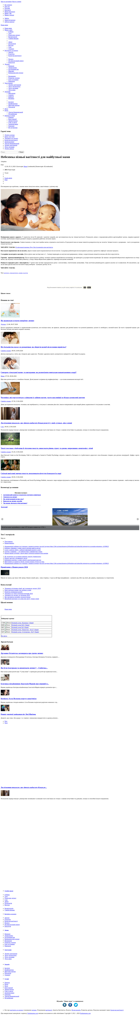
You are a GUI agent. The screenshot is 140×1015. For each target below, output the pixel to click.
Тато (9, 33)
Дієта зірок (11, 90)
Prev (6, 721)
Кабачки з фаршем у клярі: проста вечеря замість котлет (23, 548)
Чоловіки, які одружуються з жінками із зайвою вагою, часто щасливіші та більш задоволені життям (43, 398)
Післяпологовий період (16, 61)
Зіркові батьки (13, 121)
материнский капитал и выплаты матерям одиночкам (22, 495)
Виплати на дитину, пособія (12, 501)
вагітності (49, 1010)
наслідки (25, 273)
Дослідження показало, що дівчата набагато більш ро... (24, 787)
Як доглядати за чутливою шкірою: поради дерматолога (23, 556)
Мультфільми (12, 114)
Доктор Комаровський (15, 112)
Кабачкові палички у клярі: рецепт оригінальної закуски (23, 560)
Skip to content (16, 1)
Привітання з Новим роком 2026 (14, 567)
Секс (10, 47)
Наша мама (4, 25)
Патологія (11, 107)
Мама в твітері (9, 15)
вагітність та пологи (16, 1010)
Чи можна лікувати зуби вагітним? (15, 503)
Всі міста (4, 636)
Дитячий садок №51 (17, 625)
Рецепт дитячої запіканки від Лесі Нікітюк (18, 714)
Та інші (7, 979)
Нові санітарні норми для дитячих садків (18, 590)
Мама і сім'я (8, 30)
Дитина (7, 64)
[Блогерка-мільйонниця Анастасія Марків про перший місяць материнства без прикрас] (5, 680)
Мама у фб (8, 13)
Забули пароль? (9, 22)
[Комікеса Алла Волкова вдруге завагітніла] (5, 695)
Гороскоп (11, 126)
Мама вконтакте (10, 11)
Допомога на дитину (11, 138)
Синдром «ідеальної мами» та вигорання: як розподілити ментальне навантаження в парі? (38, 372)
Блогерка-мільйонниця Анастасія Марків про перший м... (25, 684)
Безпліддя (11, 62)
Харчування (8, 83)
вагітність (6, 273)
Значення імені (13, 124)
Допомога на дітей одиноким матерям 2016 (19, 593)
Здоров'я (11, 49)
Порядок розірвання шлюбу (13, 592)
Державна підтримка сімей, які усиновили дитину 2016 (23, 588)
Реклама (7, 8)
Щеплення (11, 93)
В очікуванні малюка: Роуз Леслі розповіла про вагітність (34, 247)
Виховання (12, 76)
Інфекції (11, 97)
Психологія (12, 43)
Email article (8, 178)
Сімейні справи (6, 351)
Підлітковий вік (13, 69)
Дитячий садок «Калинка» (20, 623)
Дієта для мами (13, 88)
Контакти (8, 10)
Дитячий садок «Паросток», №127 (22, 629)
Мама (25, 166)
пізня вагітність (14, 273)
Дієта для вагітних (14, 86)
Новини (11, 117)
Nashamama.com (32, 1013)
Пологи (10, 59)
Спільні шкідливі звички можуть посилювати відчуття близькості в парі (31, 473)
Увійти (7, 18)
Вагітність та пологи (11, 50)
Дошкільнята (12, 67)
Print (6, 180)
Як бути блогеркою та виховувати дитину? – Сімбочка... (24, 668)
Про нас (7, 6)
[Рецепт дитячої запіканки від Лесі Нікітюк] (5, 710)
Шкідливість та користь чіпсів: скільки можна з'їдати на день (24, 561)
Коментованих (9, 543)
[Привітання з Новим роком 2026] (5, 574)
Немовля (11, 66)
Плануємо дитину (14, 35)
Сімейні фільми (13, 38)
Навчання (11, 81)
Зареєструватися (10, 20)
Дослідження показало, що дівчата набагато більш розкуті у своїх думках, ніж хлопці (36, 423)
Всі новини (8, 5)
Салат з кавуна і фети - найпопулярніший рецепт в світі (23, 550)
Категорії (4, 507)
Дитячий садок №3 (17, 627)
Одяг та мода (12, 122)
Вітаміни (11, 98)
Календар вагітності (14, 55)
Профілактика (13, 103)
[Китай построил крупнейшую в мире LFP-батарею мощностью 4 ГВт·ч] (70, 517)
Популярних (9, 541)
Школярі (11, 71)
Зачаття (10, 52)
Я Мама (10, 31)
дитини (34, 1010)
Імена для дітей (9, 136)
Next (6, 723)
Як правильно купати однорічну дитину (17, 321)
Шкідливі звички (14, 105)
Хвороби (7, 91)
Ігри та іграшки (13, 79)
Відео (6, 110)
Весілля (10, 45)
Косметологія (12, 37)
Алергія (10, 95)
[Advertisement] (15, 755)
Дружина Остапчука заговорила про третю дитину (22, 653)
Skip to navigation (6, 1)
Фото (6, 109)
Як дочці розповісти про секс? (13, 499)
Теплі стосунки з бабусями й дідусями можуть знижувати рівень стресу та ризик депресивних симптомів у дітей (47, 448)
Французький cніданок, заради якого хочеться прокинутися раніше (26, 553)
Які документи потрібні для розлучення (17, 597)
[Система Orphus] (70, 288)
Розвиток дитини (14, 78)
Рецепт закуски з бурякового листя (16, 558)
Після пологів (76, 1010)
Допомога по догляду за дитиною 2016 (17, 595)
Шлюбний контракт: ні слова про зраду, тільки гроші (22, 599)
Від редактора (12, 127)
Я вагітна (11, 54)
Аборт (10, 42)
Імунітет (11, 102)
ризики (21, 273)
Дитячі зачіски (9, 148)
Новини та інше (10, 115)
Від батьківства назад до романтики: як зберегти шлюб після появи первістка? (33, 347)
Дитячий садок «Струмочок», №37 (22, 632)
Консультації (12, 119)
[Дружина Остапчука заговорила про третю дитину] (5, 649)
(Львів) (31, 623)
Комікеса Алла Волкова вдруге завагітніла (18, 699)
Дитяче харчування (14, 85)
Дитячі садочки (10, 135)
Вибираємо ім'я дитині (15, 73)
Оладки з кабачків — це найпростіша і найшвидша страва (23, 551)
